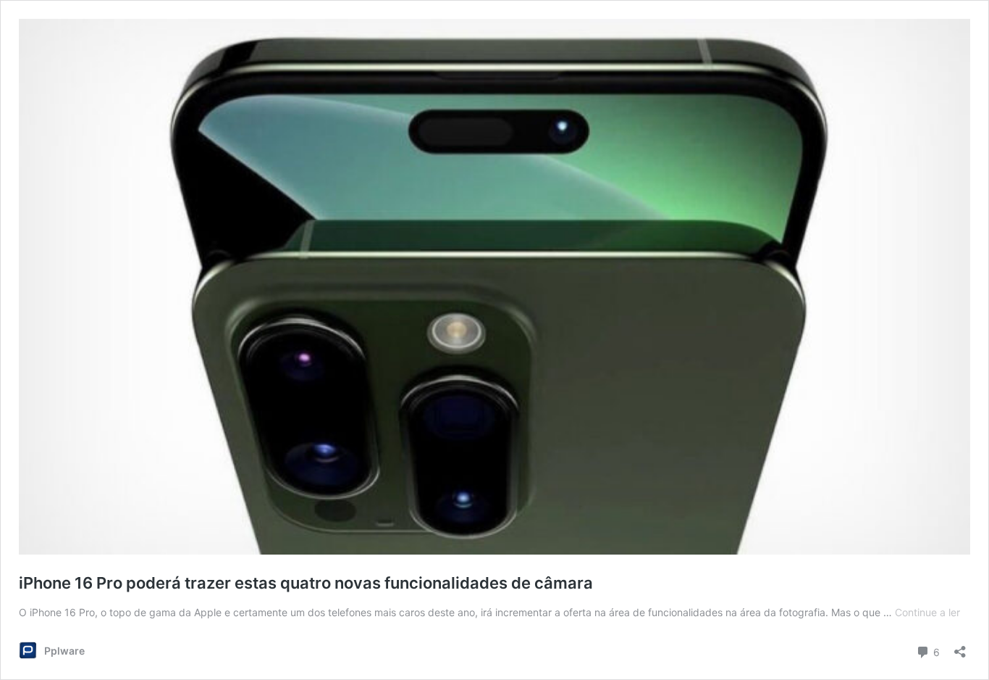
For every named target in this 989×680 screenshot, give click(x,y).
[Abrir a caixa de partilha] (960, 647)
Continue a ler (927, 612)
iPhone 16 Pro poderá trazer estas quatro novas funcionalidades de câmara (306, 582)
